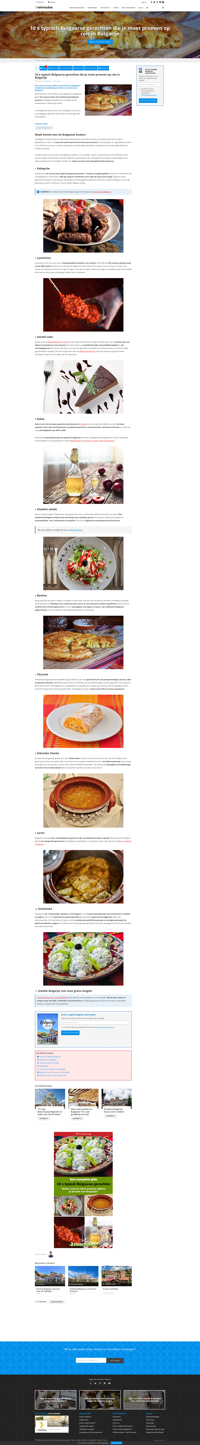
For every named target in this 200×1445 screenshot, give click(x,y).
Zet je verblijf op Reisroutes (122, 1426)
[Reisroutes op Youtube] (163, 2)
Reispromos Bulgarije (47, 1060)
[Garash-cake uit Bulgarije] (83, 387)
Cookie (79, 1440)
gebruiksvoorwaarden (106, 1027)
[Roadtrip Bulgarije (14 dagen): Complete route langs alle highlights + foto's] (117, 1099)
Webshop (52, 2)
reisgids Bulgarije (75, 530)
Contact (105, 1440)
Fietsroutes (105, 8)
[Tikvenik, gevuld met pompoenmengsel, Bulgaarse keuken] (83, 721)
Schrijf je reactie (57, 1302)
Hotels (44, 67)
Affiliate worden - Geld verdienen (124, 1432)
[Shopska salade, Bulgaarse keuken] (83, 563)
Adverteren (40, 2)
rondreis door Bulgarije (101, 192)
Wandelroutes (151, 1426)
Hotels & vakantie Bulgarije (50, 1057)
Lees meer (43, 1118)
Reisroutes (44, 7)
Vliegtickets (79, 68)
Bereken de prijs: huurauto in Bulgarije (54, 1072)
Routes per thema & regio (155, 1429)
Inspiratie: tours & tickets (49, 1063)
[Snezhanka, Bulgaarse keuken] (83, 959)
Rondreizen (92, 8)
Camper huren (92, 68)
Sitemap (99, 1440)
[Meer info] (147, 8)
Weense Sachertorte (87, 351)
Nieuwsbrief (117, 1420)
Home (38, 60)
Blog (141, 8)
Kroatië (94, 441)
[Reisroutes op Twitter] (154, 2)
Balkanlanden (76, 441)
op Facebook (47, 1413)
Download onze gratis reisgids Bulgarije (52, 997)
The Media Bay (40, 1440)
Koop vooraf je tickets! (87, 1423)
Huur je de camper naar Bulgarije (52, 1069)
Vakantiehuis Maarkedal (154, 1432)
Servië (88, 441)
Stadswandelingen (76, 8)
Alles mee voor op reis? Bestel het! (52, 1075)
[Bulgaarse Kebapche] (83, 226)
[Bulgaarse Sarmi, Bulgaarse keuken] (83, 876)
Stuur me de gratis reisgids (101, 42)
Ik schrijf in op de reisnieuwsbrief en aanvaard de (88, 1027)
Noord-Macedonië (107, 441)
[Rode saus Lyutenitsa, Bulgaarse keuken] (83, 305)
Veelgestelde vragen (86, 1426)
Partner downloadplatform (122, 1429)
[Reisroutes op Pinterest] (157, 2)
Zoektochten (83, 1420)
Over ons (116, 1423)
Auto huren (105, 68)
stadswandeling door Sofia (56, 342)
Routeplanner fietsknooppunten (90, 1432)
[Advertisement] (83, 1319)
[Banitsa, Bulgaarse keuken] (83, 642)
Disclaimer (85, 1440)
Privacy (73, 1440)
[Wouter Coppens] (51, 1254)
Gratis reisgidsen (128, 8)
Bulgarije (47, 60)
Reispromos (54, 68)
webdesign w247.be (159, 1440)
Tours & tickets (67, 68)
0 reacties (58, 81)
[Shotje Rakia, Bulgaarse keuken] (83, 475)
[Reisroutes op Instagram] (160, 2)
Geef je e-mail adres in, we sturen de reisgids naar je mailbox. (82, 1018)
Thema (115, 8)
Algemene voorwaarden (63, 1440)
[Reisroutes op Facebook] (151, 2)
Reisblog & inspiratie (86, 1429)
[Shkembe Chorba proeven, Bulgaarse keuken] (83, 800)
